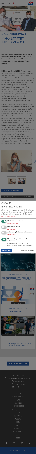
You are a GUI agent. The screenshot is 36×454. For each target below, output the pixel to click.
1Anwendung (11, 229)
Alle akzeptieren (6, 250)
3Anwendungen (12, 223)
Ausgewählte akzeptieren (27, 250)
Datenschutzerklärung (8, 216)
